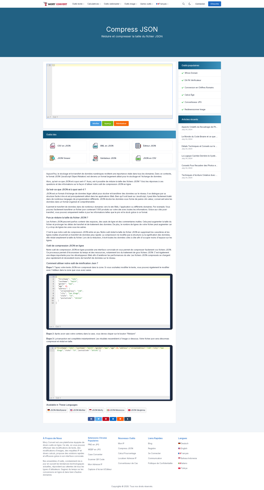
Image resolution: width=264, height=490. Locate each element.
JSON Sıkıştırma (138, 410)
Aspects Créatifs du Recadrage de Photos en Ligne (200, 127)
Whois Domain (191, 73)
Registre (152, 448)
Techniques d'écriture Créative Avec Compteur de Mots (200, 175)
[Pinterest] (105, 419)
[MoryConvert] (57, 4)
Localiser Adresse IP (127, 458)
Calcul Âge (189, 95)
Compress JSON (125, 448)
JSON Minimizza (117, 410)
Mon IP (121, 443)
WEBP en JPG (94, 449)
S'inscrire (215, 4)
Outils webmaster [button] (111, 4)
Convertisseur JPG (193, 102)
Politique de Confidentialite (160, 463)
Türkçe (184, 468)
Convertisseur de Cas (128, 463)
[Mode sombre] (189, 3)
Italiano (184, 463)
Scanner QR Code (96, 459)
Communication (155, 458)
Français (163, 4)
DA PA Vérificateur (193, 80)
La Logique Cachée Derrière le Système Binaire (200, 156)
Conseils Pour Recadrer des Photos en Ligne (200, 165)
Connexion (200, 4)
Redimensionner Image (195, 109)
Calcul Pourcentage (127, 453)
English (184, 448)
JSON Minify (97, 410)
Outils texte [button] (77, 4)
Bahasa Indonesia (189, 458)
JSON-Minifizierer (58, 410)
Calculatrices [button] (93, 4)
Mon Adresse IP (95, 464)
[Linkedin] (113, 419)
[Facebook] (91, 419)
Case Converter (95, 454)
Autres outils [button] (145, 4)
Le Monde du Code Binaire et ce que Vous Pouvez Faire (200, 136)
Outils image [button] (129, 4)
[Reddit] (120, 419)
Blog (150, 443)
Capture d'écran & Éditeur (100, 469)
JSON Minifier (79, 410)
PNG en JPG (93, 444)
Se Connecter (154, 453)
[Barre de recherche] (183, 3)
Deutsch (184, 443)
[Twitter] (98, 419)
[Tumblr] (127, 419)
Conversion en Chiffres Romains (199, 87)
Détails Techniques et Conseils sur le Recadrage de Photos (200, 146)
